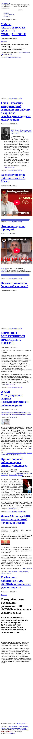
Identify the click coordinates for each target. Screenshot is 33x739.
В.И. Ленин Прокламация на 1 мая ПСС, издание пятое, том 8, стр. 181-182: (21, 131)
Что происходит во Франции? (13, 227)
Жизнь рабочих (9, 14)
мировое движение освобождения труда (16, 453)
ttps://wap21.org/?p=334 (16, 475)
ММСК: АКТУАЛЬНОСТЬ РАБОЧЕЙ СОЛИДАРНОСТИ (13, 29)
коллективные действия (18, 728)
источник (13, 417)
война (24, 453)
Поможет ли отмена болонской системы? (14, 284)
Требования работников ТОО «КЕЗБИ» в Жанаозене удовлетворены (16, 582)
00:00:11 (3, 268)
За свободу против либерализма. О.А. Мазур (13, 178)
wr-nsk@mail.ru (10, 733)
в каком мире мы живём (14, 98)
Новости (7, 16)
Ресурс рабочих (5, 3)
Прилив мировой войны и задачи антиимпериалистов (14, 462)
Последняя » (24, 729)
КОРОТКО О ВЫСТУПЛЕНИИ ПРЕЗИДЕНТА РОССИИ (13, 338)
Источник (4, 595)
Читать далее (9, 167)
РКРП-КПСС (26, 414)
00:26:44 (3, 271)
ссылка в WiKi (16, 414)
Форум (6, 13)
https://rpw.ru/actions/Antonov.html (11, 57)
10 (18, 729)
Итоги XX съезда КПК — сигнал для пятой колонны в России (15, 519)
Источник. (4, 41)
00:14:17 (3, 270)
